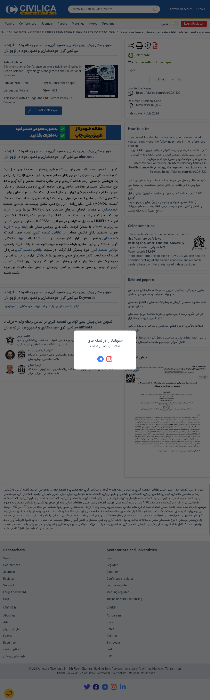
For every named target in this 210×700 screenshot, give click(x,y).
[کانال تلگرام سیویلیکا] (100, 359)
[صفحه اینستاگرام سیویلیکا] (109, 359)
